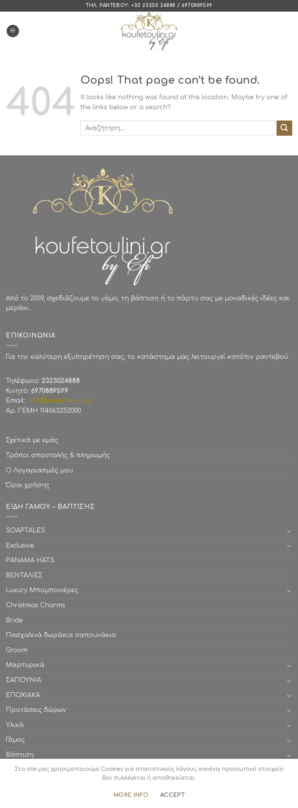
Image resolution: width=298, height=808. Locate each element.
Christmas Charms (35, 605)
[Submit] (284, 128)
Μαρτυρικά (25, 665)
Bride (14, 620)
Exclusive (20, 545)
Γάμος (15, 739)
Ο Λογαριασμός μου (39, 470)
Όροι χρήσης (27, 485)
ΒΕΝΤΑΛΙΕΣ (24, 575)
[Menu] (13, 31)
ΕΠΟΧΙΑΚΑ (25, 695)
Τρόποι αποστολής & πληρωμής (58, 455)
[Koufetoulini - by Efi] (149, 31)
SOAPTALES (25, 530)
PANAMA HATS (30, 560)
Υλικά (15, 725)
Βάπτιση (20, 754)
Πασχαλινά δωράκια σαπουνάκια (61, 635)
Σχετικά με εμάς (32, 440)
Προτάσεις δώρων (36, 709)
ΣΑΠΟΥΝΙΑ (25, 680)
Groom (17, 650)
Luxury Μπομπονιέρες (42, 590)
